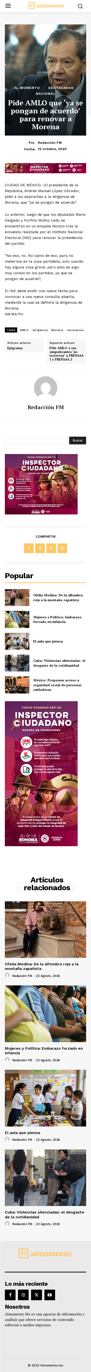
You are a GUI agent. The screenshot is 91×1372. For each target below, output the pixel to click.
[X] (40, 548)
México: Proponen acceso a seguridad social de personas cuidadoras (57, 685)
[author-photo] (8, 975)
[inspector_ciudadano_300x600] (41, 845)
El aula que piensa (48, 641)
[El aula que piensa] (17, 641)
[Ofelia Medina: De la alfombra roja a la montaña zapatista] (17, 597)
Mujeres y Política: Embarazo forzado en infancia (57, 619)
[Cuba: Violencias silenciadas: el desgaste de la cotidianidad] (17, 663)
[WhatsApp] (62, 548)
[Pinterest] (51, 548)
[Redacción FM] (45, 387)
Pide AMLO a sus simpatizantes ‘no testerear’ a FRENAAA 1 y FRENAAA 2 (66, 353)
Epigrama (15, 348)
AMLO (24, 330)
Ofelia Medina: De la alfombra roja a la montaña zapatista (58, 597)
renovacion (75, 330)
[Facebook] (29, 548)
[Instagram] (23, 1295)
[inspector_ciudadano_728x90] (45, 172)
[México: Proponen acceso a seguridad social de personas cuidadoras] (17, 684)
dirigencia (40, 330)
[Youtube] (49, 1295)
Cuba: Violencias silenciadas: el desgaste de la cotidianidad (59, 663)
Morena (57, 330)
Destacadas (61, 87)
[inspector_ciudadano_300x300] (41, 513)
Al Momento (27, 87)
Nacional (45, 93)
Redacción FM (50, 142)
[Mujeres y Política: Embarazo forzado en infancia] (17, 619)
